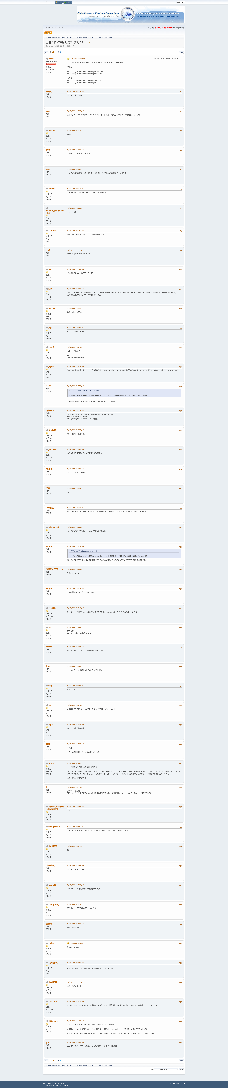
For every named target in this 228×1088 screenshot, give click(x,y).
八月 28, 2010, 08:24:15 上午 (75, 787)
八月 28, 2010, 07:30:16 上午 (75, 410)
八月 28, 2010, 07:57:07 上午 (75, 627)
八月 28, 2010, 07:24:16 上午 (75, 289)
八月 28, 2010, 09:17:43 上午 (75, 1042)
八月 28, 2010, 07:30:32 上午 (75, 430)
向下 (46, 52)
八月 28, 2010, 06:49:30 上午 (75, 150)
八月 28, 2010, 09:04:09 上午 (75, 962)
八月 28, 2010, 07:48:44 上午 (75, 608)
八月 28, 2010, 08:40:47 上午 (75, 846)
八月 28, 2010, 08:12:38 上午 (75, 724)
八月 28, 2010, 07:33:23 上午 (75, 469)
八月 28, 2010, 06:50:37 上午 (75, 188)
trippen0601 (54, 527)
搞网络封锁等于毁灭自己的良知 (55, 807)
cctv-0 (51, 347)
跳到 (152, 1070)
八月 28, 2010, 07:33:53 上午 (75, 527)
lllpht (51, 724)
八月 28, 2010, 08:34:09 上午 (75, 826)
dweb (51, 58)
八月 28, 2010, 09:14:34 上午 (75, 1021)
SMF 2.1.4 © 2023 (48, 1083)
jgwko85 (52, 885)
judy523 (52, 449)
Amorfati (52, 188)
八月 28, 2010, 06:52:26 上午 (75, 208)
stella (51, 943)
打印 (181, 52)
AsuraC (51, 130)
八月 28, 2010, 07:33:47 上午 (75, 507)
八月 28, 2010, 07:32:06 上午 (75, 449)
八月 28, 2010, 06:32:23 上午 (75, 91)
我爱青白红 (53, 962)
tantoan (52, 230)
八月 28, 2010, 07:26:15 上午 (75, 347)
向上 (46, 1060)
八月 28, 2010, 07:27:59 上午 (75, 386)
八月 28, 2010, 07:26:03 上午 (75, 327)
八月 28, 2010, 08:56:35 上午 (77, 943)
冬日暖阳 (52, 608)
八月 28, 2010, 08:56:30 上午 (75, 924)
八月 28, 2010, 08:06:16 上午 (75, 705)
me (49, 269)
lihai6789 (52, 846)
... (57, 52)
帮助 (170, 1083)
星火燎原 (52, 430)
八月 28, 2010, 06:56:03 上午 (75, 250)
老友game (53, 1021)
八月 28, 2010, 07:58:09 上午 (75, 666)
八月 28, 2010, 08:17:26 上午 (75, 744)
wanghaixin (54, 826)
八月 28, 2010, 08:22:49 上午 (75, 763)
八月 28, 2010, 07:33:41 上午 (75, 488)
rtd (49, 627)
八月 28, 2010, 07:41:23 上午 (75, 588)
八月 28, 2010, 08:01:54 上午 (75, 685)
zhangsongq (54, 904)
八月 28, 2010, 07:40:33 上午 (75, 569)
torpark (52, 763)
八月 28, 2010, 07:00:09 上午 (75, 269)
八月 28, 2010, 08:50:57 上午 (75, 904)
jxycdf (51, 366)
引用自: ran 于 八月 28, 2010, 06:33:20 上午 (84, 390)
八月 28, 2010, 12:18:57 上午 (77, 59)
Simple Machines (59, 1083)
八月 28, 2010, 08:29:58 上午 (75, 806)
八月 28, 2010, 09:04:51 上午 (75, 982)
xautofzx (52, 1001)
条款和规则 (176, 1083)
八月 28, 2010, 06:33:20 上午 (75, 111)
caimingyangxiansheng (55, 211)
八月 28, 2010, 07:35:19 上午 (75, 546)
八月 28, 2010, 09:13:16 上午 (75, 1001)
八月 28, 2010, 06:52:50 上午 (75, 230)
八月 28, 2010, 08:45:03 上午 (75, 885)
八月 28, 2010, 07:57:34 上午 (75, 647)
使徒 (50, 685)
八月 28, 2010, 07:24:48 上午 (75, 308)
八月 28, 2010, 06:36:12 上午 (75, 130)
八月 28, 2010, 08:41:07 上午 (75, 865)
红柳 (50, 289)
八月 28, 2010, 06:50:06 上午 (75, 169)
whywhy (52, 308)
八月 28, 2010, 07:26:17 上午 (75, 366)
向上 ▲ (183, 1083)
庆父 (50, 327)
